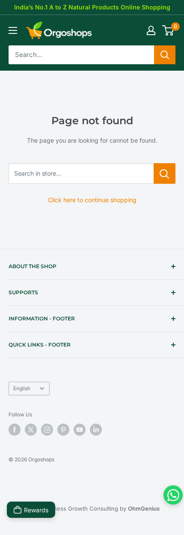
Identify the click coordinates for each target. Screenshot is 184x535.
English (21, 388)
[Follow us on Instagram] (47, 430)
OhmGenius (144, 508)
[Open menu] (13, 30)
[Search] (164, 54)
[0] (168, 30)
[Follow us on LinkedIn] (96, 430)
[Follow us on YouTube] (80, 430)
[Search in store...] (164, 173)
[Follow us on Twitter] (31, 430)
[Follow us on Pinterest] (63, 430)
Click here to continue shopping (92, 199)
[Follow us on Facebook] (15, 430)
